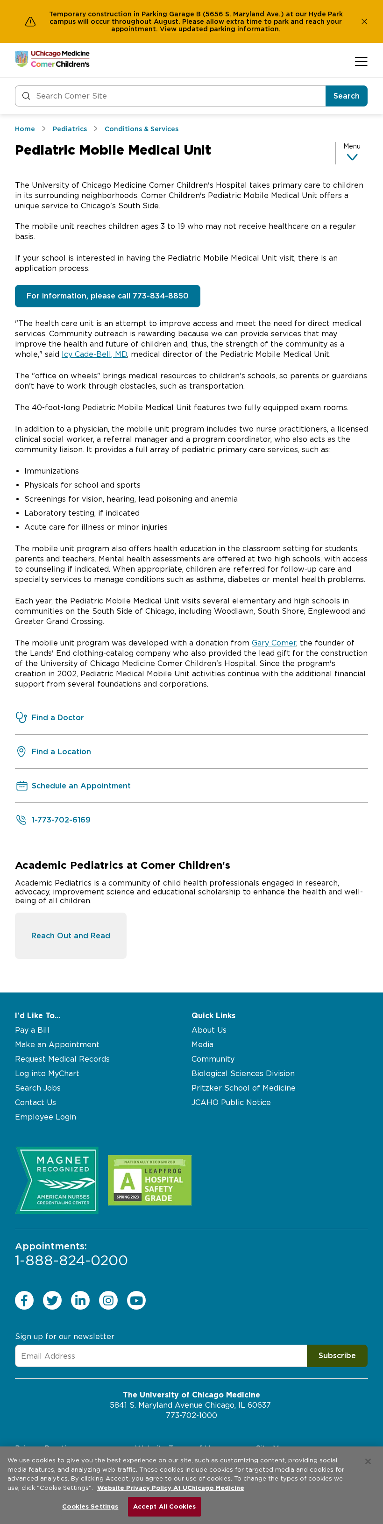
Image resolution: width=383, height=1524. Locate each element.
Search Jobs (38, 1088)
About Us (209, 1030)
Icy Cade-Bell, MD (94, 354)
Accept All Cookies (164, 1506)
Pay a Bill (32, 1030)
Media (202, 1044)
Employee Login (45, 1117)
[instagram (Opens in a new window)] (108, 1300)
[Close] (368, 1461)
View (169, 29)
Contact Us (35, 1102)
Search (346, 96)
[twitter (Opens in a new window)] (52, 1300)
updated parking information (228, 29)
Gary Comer (274, 642)
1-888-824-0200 (71, 1254)
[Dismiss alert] (364, 21)
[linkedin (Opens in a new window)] (80, 1300)
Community (213, 1059)
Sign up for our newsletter (64, 1336)
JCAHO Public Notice (231, 1102)
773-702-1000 (191, 1415)
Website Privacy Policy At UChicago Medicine (170, 1487)
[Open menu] (361, 61)
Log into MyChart (47, 1073)
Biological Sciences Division (243, 1073)
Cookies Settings (90, 1506)
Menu (352, 146)
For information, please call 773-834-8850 (108, 295)
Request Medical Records (62, 1059)
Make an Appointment (57, 1044)
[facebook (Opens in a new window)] (24, 1300)
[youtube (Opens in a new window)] (136, 1300)
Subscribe (337, 1355)
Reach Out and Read (70, 935)
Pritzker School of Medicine (244, 1088)
